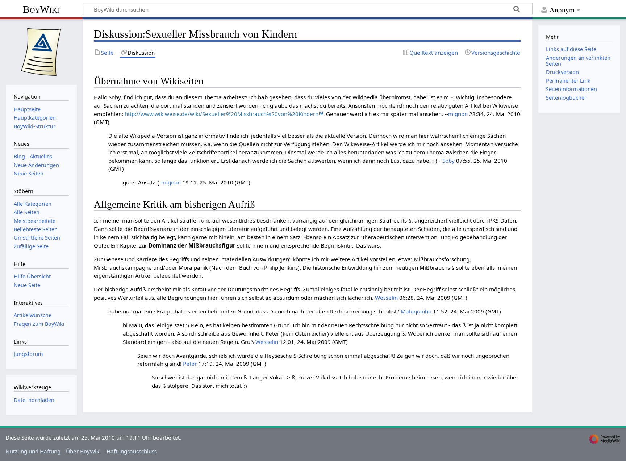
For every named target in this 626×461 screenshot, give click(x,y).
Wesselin (386, 297)
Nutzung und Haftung (32, 451)
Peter (190, 363)
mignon (458, 113)
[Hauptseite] (41, 51)
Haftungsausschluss (132, 451)
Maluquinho (416, 311)
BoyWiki (41, 9)
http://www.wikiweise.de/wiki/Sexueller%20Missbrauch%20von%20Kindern (221, 113)
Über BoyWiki (83, 451)
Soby (448, 160)
